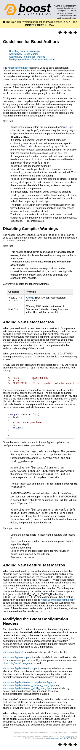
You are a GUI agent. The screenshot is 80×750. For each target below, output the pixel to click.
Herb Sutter (67, 15)
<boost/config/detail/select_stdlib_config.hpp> (27, 688)
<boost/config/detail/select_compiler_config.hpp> (29, 682)
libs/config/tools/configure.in (18, 663)
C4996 (29, 297)
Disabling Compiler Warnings (24, 51)
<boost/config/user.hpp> (16, 657)
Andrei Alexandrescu (66, 18)
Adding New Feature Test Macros (27, 56)
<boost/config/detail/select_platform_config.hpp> (29, 685)
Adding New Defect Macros (24, 54)
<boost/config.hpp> (18, 67)
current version (34, 24)
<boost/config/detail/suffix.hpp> (58, 599)
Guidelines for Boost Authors (31, 41)
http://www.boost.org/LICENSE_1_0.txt (61, 738)
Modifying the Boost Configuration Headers (32, 59)
